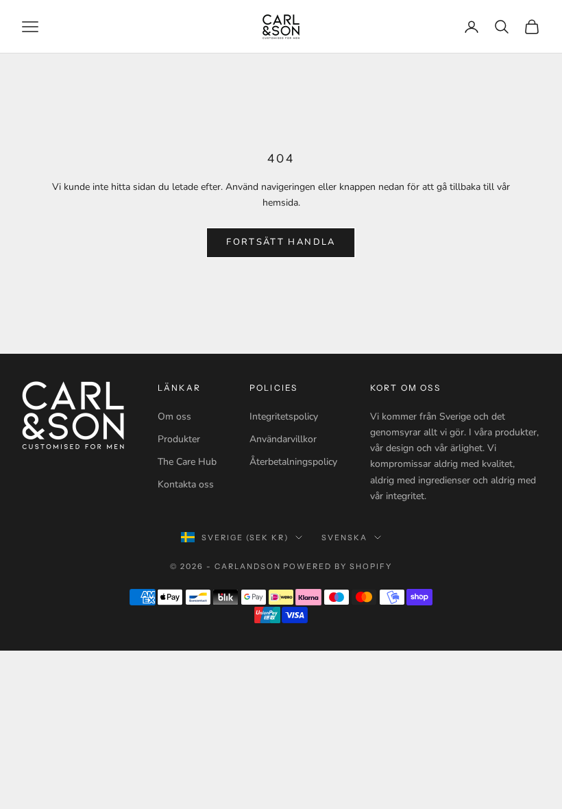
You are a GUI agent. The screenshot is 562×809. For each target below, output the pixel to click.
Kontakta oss (186, 484)
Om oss (174, 416)
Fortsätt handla (280, 242)
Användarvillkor (283, 439)
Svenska (344, 537)
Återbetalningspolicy (293, 461)
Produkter (179, 439)
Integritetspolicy (283, 416)
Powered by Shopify (337, 566)
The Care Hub (187, 461)
